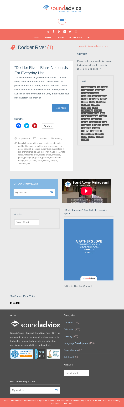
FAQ (88, 37)
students (87, 128)
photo (20, 158)
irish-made (50, 152)
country (53, 143)
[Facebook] (53, 31)
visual (85, 122)
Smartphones (71, 350)
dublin (40, 146)
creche (86, 140)
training (103, 116)
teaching (97, 125)
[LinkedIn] (64, 31)
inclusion (95, 99)
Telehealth (69, 357)
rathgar (21, 161)
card (41, 143)
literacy (95, 93)
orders (42, 155)
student (103, 122)
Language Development (76, 343)
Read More (60, 108)
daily (59, 143)
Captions (68, 322)
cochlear (87, 96)
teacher (94, 122)
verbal (100, 137)
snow (40, 161)
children (96, 105)
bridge (35, 143)
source (46, 161)
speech (86, 93)
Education (69, 329)
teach (106, 125)
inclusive (102, 102)
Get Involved (75, 37)
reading (95, 113)
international (27, 152)
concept (100, 134)
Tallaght (53, 161)
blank (29, 143)
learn (93, 102)
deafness (100, 90)
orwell (48, 155)
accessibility (88, 134)
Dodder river (30, 146)
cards (46, 143)
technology (88, 110)
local (58, 152)
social (85, 102)
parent (86, 116)
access (86, 113)
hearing (86, 87)
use (28, 163)
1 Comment (42, 138)
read (103, 113)
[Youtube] (76, 31)
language (87, 108)
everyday (48, 146)
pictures (45, 158)
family (104, 99)
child (96, 108)
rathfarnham (55, 158)
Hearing (58, 138)
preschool (97, 119)
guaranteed (46, 149)
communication (100, 96)
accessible (97, 131)
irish (43, 152)
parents (94, 116)
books (92, 137)
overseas (56, 155)
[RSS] (48, 31)
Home (36, 37)
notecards (28, 155)
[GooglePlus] (59, 31)
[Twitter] (70, 31)
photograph (29, 158)
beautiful (22, 143)
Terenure (22, 163)
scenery (33, 161)
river (27, 161)
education (103, 87)
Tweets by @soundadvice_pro (92, 46)
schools (86, 119)
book (85, 137)
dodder (21, 146)
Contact (48, 37)
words (85, 99)
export (55, 146)
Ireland (37, 152)
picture (38, 158)
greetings (36, 149)
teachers (87, 125)
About (60, 37)
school (98, 110)
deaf (94, 87)
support (96, 128)
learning (86, 105)
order (36, 155)
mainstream (88, 90)
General (27, 149)
